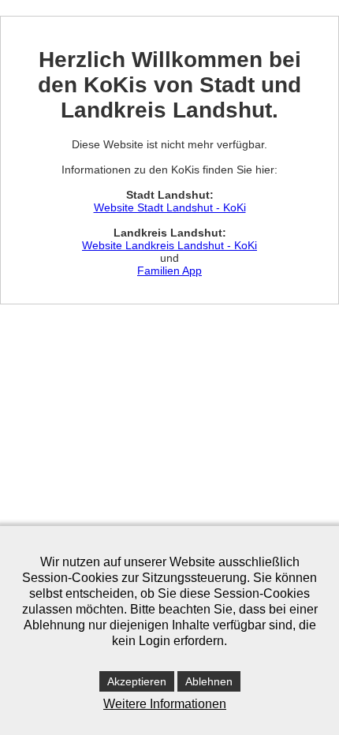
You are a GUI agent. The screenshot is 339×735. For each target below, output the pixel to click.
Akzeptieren (136, 681)
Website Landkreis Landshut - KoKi (169, 245)
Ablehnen (209, 681)
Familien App (169, 270)
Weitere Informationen (164, 704)
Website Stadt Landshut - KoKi (170, 207)
